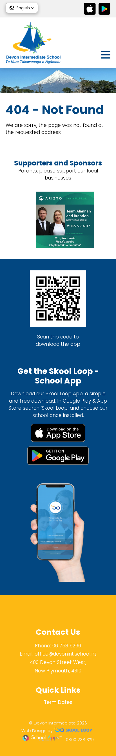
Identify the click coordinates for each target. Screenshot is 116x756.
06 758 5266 (66, 645)
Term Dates (58, 702)
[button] (21, 7)
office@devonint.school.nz (66, 653)
